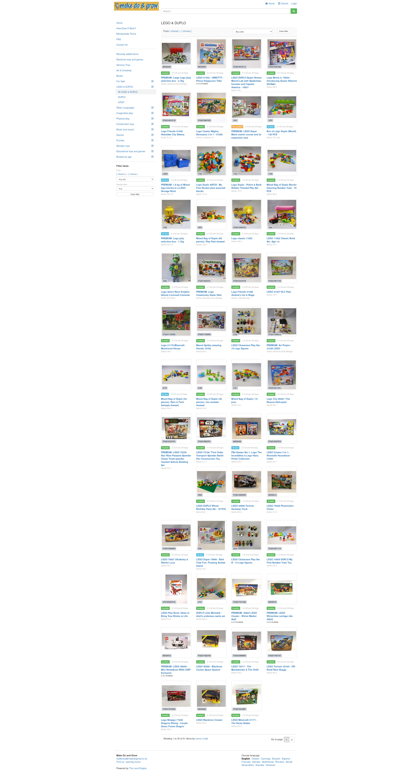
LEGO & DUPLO (124, 86)
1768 (165, 227)
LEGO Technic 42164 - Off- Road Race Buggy (281, 668)
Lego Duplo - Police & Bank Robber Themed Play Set (246, 186)
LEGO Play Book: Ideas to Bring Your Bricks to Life (175, 614)
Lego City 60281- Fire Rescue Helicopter (278, 400)
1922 (270, 227)
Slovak (289, 761)
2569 (200, 495)
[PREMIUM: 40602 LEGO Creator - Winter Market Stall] (246, 589)
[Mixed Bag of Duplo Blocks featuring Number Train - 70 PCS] (281, 160)
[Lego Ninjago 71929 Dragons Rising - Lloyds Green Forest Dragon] (176, 696)
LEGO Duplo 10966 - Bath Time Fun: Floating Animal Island (210, 562)
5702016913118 (169, 120)
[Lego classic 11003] (246, 214)
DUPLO (122, 97)
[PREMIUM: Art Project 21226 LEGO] (281, 321)
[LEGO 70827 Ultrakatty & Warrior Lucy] (176, 535)
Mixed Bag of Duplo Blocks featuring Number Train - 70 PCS (282, 188)
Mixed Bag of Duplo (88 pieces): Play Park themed (210, 240)
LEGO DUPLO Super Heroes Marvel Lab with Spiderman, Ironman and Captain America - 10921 (246, 82)
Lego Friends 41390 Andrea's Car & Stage (242, 293)
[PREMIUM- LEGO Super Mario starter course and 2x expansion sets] (246, 107)
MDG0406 (237, 441)
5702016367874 (274, 441)
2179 (165, 388)
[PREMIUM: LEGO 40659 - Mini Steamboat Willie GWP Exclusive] (176, 642)
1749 (270, 174)
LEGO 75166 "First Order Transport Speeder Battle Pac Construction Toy (209, 455)
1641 (235, 120)
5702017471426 (239, 602)
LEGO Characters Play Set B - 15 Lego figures (245, 561)
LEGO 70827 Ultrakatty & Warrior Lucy (174, 561)
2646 (235, 548)
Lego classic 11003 (241, 238)
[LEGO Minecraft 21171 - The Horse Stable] (246, 696)
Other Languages (125, 107)
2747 (200, 602)
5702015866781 (204, 441)
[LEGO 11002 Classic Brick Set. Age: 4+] (281, 214)
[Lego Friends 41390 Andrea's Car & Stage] (246, 267)
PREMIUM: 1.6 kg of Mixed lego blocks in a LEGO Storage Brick (175, 188)
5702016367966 (274, 66)
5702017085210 (274, 334)
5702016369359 (239, 495)
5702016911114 (274, 548)
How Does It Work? (126, 28)
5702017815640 (169, 709)
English (246, 758)
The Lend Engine (138, 768)
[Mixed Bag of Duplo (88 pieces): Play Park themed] (211, 214)
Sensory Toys (123, 64)
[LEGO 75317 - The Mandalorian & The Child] (246, 642)
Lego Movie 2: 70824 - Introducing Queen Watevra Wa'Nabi (282, 81)
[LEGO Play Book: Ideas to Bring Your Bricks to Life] (176, 589)
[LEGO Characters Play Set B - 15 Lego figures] (246, 535)
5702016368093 (169, 548)
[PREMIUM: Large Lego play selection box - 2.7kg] (176, 53)
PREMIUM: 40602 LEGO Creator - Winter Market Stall (244, 616)
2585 (200, 548)
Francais (246, 761)
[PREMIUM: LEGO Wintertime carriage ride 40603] (281, 589)
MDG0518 (272, 602)
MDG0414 (272, 495)
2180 (200, 388)
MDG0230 (167, 66)
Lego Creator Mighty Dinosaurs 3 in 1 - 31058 (209, 133)
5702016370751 (169, 441)
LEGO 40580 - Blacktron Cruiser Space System (209, 668)
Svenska (259, 765)
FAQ (118, 39)
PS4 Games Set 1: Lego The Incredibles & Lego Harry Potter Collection (246, 455)
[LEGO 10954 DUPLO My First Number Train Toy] (281, 535)
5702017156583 (169, 334)
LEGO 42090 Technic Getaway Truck (242, 507)
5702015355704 (239, 227)
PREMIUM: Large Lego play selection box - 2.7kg (176, 79)
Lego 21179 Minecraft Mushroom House (173, 347)
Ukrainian (270, 765)
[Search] (294, 11)
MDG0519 (167, 655)
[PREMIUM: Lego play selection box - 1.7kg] (176, 214)
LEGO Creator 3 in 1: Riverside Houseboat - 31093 (279, 455)
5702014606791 (204, 281)
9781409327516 (169, 602)
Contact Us (122, 44)
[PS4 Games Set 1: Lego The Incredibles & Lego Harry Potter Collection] (246, 428)
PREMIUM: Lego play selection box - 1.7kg (172, 240)
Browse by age (123, 156)
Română (279, 761)
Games (120, 134)
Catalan (255, 758)
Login (294, 3)
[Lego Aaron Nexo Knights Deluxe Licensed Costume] (176, 267)
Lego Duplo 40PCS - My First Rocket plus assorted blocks (210, 188)
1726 (200, 174)
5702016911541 (274, 388)
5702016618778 (239, 281)
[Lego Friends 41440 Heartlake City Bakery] (176, 107)
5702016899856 (239, 655)
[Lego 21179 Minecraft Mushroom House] (176, 321)
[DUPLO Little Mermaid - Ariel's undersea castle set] (211, 589)
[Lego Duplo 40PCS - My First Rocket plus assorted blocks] (211, 160)
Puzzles (120, 140)
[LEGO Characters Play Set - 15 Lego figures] (246, 321)
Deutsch (276, 758)
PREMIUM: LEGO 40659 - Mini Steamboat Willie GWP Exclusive (176, 669)
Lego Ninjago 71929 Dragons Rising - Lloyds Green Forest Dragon (174, 723)
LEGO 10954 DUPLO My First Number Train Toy (280, 561)
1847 (200, 227)
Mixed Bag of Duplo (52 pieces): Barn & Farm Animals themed (174, 402)
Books (119, 75)
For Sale (120, 81)
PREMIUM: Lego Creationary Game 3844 (209, 293)
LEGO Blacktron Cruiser (209, 719)
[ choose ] (121, 173)
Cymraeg (265, 758)
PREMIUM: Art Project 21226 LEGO (278, 347)
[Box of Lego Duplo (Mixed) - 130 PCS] (281, 107)
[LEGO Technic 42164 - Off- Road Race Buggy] (281, 642)
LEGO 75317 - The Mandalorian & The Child (244, 668)
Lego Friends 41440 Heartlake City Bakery (172, 133)
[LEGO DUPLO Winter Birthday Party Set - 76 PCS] (211, 481)
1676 (270, 120)
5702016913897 (239, 709)
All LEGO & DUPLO (128, 91)
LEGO (121, 102)
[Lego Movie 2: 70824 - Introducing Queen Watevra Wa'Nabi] (281, 53)
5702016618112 (239, 66)
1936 (165, 281)
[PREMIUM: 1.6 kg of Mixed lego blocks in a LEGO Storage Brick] (176, 160)
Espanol (286, 758)
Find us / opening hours (128, 761)
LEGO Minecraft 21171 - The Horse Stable (244, 721)
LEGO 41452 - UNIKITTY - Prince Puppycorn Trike (210, 79)
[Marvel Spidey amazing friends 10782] (211, 321)
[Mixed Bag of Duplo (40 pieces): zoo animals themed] (211, 374)
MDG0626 (202, 709)
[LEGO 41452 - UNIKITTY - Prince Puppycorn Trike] (211, 53)
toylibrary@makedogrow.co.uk (131, 758)
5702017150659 (204, 334)
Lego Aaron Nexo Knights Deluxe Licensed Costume (175, 293)
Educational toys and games (130, 151)
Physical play (123, 118)
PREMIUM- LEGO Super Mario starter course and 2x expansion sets (246, 134)
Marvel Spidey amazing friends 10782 (208, 347)
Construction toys (125, 124)
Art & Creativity (123, 70)
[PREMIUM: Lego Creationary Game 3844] (211, 267)
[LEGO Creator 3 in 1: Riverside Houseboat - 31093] (281, 428)
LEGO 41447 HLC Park (279, 291)
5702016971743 (274, 281)
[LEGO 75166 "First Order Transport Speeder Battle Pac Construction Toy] (211, 428)
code (205, 738)
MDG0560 (202, 66)
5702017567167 (274, 655)
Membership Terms (126, 33)
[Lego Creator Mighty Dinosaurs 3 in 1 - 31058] (211, 107)
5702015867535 (204, 120)
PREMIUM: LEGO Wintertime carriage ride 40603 (280, 616)
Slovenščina (248, 765)
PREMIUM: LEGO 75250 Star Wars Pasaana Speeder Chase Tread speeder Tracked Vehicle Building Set (176, 459)
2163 (235, 334)
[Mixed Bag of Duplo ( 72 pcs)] (246, 374)
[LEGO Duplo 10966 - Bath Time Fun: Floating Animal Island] (211, 535)
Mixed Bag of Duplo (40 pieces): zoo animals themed (209, 402)
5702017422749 (204, 655)
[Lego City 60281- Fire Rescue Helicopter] (281, 374)
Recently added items (127, 54)
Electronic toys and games (129, 59)
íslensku (256, 761)
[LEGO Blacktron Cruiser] (211, 696)
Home (271, 3)
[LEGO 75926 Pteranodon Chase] (281, 481)
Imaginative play (124, 113)
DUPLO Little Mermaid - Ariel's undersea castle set (210, 614)
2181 (235, 388)
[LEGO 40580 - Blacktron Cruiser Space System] (211, 642)
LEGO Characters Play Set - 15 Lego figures (246, 347)
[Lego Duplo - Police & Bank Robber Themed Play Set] (246, 160)
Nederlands (268, 761)
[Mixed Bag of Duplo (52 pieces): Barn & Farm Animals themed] (176, 374)
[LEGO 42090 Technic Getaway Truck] (246, 481)
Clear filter (135, 194)
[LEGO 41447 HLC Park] (281, 267)
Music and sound (125, 129)
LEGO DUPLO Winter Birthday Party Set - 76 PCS (211, 507)
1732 (235, 174)
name (198, 738)
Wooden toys (123, 145)
